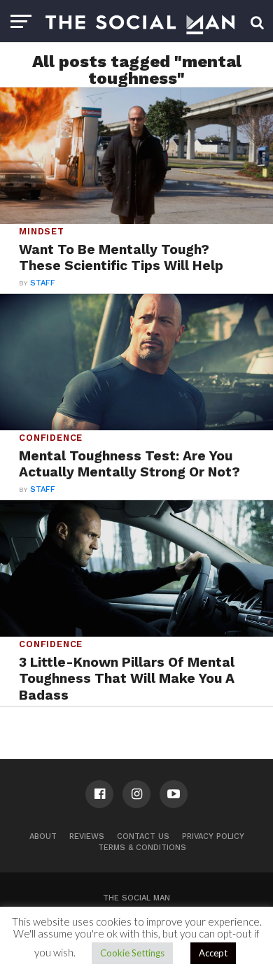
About (43, 836)
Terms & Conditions (142, 847)
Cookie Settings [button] (132, 953)
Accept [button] (213, 953)
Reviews (86, 836)
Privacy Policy (213, 836)
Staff (42, 283)
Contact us (143, 836)
